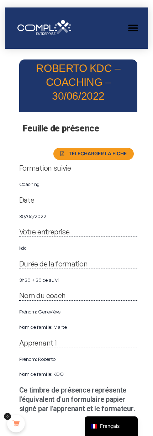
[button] (133, 28)
